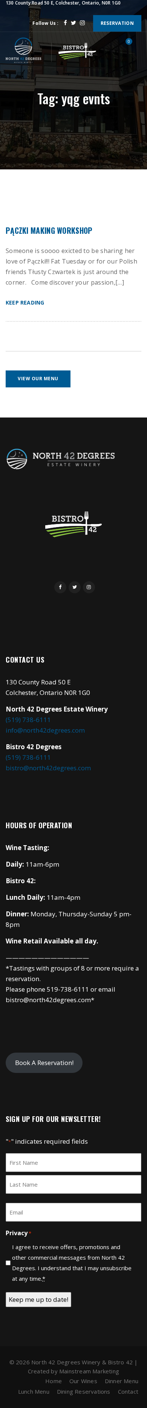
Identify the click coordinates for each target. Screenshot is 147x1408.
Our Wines (83, 1381)
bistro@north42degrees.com (48, 767)
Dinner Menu (121, 1381)
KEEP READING (25, 302)
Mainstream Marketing (89, 1371)
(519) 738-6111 (28, 719)
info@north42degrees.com (45, 730)
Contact (128, 1391)
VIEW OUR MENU (38, 378)
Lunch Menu (33, 1391)
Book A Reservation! (44, 1062)
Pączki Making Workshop (49, 230)
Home (53, 1381)
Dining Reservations (83, 1391)
